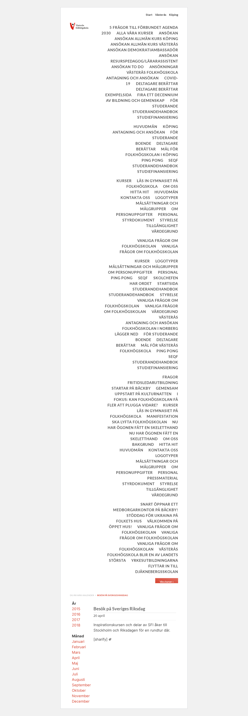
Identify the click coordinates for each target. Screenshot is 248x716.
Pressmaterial (162, 478)
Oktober (79, 690)
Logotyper (166, 197)
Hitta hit (139, 192)
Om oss (170, 186)
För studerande (161, 334)
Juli (75, 674)
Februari (79, 647)
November (81, 696)
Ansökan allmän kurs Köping (146, 38)
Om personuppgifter (130, 272)
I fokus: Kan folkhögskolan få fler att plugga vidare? (142, 399)
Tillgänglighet (162, 225)
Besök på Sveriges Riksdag (112, 595)
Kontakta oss (135, 197)
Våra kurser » (167, 581)
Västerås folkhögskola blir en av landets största (142, 555)
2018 (76, 625)
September (81, 685)
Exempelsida (118, 95)
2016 (76, 614)
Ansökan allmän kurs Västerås (144, 44)
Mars (76, 652)
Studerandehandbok (155, 111)
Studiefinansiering (157, 117)
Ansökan (168, 33)
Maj (75, 663)
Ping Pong (152, 160)
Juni (75, 669)
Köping (173, 14)
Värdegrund (165, 231)
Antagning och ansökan (132, 78)
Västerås (160, 14)
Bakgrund (143, 444)
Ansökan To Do (127, 67)
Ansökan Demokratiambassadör (142, 50)
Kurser (124, 181)
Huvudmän (145, 126)
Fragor (170, 377)
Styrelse (169, 220)
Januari (78, 641)
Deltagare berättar (157, 83)
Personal (168, 214)
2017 (76, 620)
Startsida (167, 283)
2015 (76, 609)
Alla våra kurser (135, 33)
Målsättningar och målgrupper (143, 266)
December (81, 701)
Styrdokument (138, 220)
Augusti (78, 679)
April (76, 658)
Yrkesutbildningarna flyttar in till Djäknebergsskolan (154, 566)
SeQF (173, 160)
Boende (143, 143)
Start (149, 14)
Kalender (88, 595)
